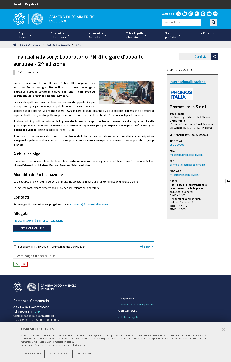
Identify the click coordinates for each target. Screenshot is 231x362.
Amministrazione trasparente (136, 304)
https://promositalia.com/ (185, 174)
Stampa (149, 246)
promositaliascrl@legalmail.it (187, 164)
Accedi (17, 4)
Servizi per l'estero (30, 44)
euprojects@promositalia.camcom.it (91, 204)
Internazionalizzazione (58, 44)
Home (15, 45)
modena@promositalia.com (186, 154)
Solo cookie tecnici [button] (32, 354)
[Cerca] (214, 22)
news (78, 44)
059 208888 (177, 144)
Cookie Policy (82, 345)
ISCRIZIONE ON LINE (32, 228)
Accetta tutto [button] (58, 354)
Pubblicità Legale (128, 316)
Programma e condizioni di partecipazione (38, 220)
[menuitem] (24, 35)
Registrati (31, 4)
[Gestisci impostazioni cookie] (228, 181)
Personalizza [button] (84, 354)
